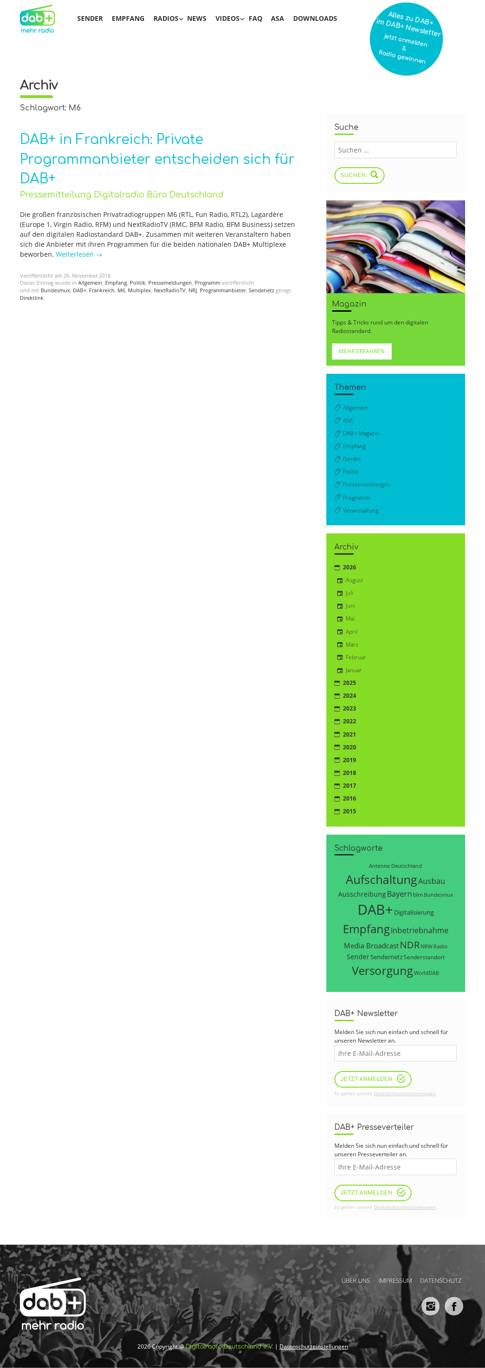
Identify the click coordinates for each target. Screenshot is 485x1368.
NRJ (193, 290)
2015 (349, 811)
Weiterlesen (79, 254)
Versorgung (382, 970)
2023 (349, 708)
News (197, 18)
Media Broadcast (371, 945)
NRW (426, 946)
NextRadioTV (170, 290)
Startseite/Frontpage (43, 18)
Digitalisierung (414, 912)
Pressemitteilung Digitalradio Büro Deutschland (122, 194)
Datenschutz (440, 1280)
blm (418, 894)
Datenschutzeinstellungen (313, 1346)
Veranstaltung (360, 510)
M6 (121, 290)
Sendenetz (261, 290)
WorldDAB (426, 972)
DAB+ (79, 290)
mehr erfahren (362, 351)
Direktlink (32, 298)
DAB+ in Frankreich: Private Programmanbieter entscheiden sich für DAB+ (157, 159)
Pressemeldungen (170, 282)
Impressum (395, 1280)
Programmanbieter (223, 290)
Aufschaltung (381, 879)
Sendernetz (386, 957)
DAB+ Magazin (361, 433)
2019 (349, 760)
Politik (137, 282)
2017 (349, 786)
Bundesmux (55, 290)
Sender (90, 18)
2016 (349, 798)
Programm (207, 282)
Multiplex (139, 290)
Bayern (399, 893)
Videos (228, 18)
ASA (277, 18)
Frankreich (102, 290)
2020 (349, 747)
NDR (410, 944)
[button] (21, 1347)
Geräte (352, 459)
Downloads (315, 18)
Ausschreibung (362, 894)
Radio (440, 946)
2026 (349, 567)
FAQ (255, 18)
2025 (349, 683)
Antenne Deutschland (395, 865)
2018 (349, 773)
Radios (166, 18)
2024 (349, 696)
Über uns (355, 1280)
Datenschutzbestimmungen (405, 1093)
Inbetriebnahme (420, 930)
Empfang (128, 18)
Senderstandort (424, 957)
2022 (349, 721)
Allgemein (90, 282)
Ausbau (431, 880)
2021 (349, 734)
